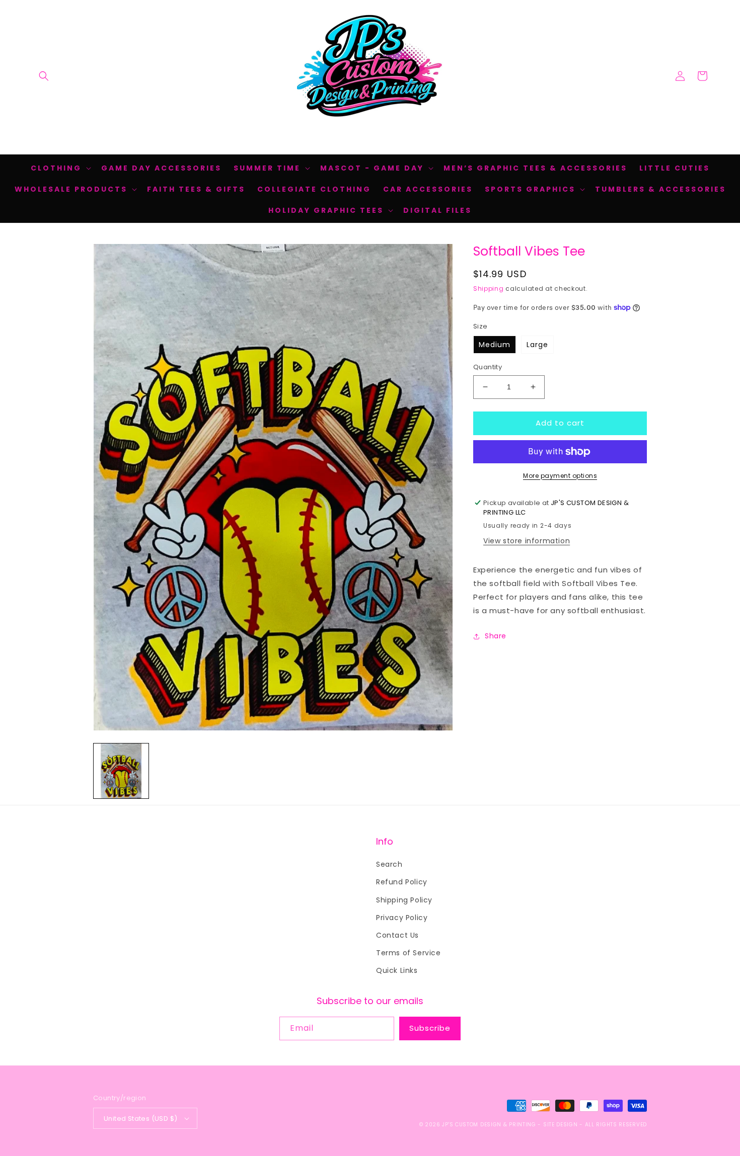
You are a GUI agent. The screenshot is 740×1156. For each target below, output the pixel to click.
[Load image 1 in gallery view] (121, 771)
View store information (526, 541)
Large (537, 345)
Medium (494, 345)
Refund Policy (401, 882)
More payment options (560, 475)
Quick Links (397, 970)
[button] (44, 76)
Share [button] (495, 636)
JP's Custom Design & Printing (490, 1124)
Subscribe (430, 1028)
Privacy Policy (401, 918)
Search (389, 864)
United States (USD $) (140, 1118)
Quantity (487, 367)
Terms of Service (408, 953)
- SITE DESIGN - (561, 1124)
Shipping (488, 288)
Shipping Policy (404, 900)
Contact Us (397, 935)
